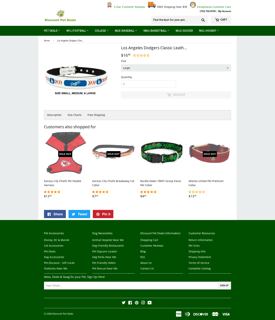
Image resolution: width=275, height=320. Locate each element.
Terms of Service (199, 263)
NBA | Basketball (155, 30)
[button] (141, 55)
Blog (143, 251)
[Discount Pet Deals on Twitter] (124, 303)
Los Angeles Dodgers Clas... (70, 40)
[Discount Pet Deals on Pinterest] (137, 303)
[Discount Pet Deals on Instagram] (143, 303)
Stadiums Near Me (55, 268)
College (100, 30)
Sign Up (224, 285)
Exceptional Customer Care (213, 7)
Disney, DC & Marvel (56, 240)
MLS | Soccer (184, 30)
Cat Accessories (53, 245)
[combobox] (179, 20)
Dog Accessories (54, 257)
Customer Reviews (151, 245)
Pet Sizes (194, 245)
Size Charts (75, 115)
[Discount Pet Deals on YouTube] (150, 303)
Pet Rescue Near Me (104, 268)
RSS (142, 257)
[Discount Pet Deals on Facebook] (130, 303)
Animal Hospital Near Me (108, 240)
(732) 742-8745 (208, 11)
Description (54, 115)
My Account (224, 11)
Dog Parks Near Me (104, 257)
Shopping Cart (149, 240)
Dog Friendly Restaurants (108, 245)
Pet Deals (51, 30)
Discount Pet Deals (62, 313)
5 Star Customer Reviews (128, 7)
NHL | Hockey (208, 30)
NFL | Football (76, 30)
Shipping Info (197, 251)
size (123, 61)
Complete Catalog (200, 268)
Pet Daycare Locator (104, 251)
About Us (146, 263)
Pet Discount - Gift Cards (59, 263)
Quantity (126, 77)
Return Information (201, 240)
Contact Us (147, 268)
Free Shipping (96, 115)
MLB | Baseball (125, 30)
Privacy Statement (200, 257)
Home (47, 40)
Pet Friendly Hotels (104, 263)
